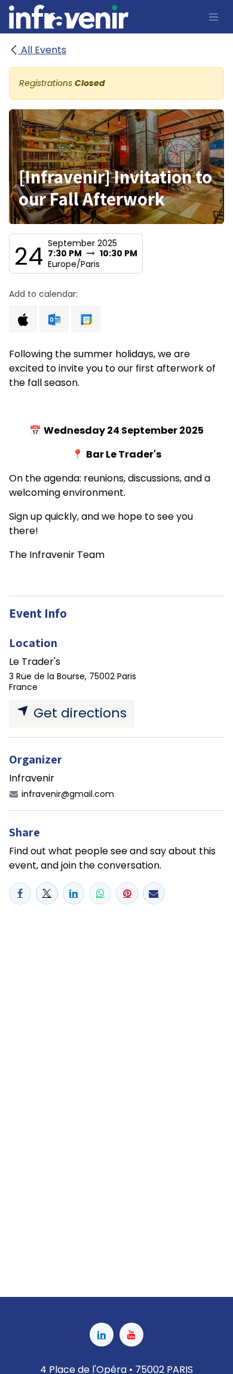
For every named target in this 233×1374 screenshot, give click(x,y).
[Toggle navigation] (214, 16)
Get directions (78, 713)
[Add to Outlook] (54, 319)
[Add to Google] (85, 319)
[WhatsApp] (100, 893)
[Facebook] (20, 893)
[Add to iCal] (23, 319)
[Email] (154, 893)
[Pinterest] (127, 893)
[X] (47, 893)
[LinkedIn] (74, 893)
